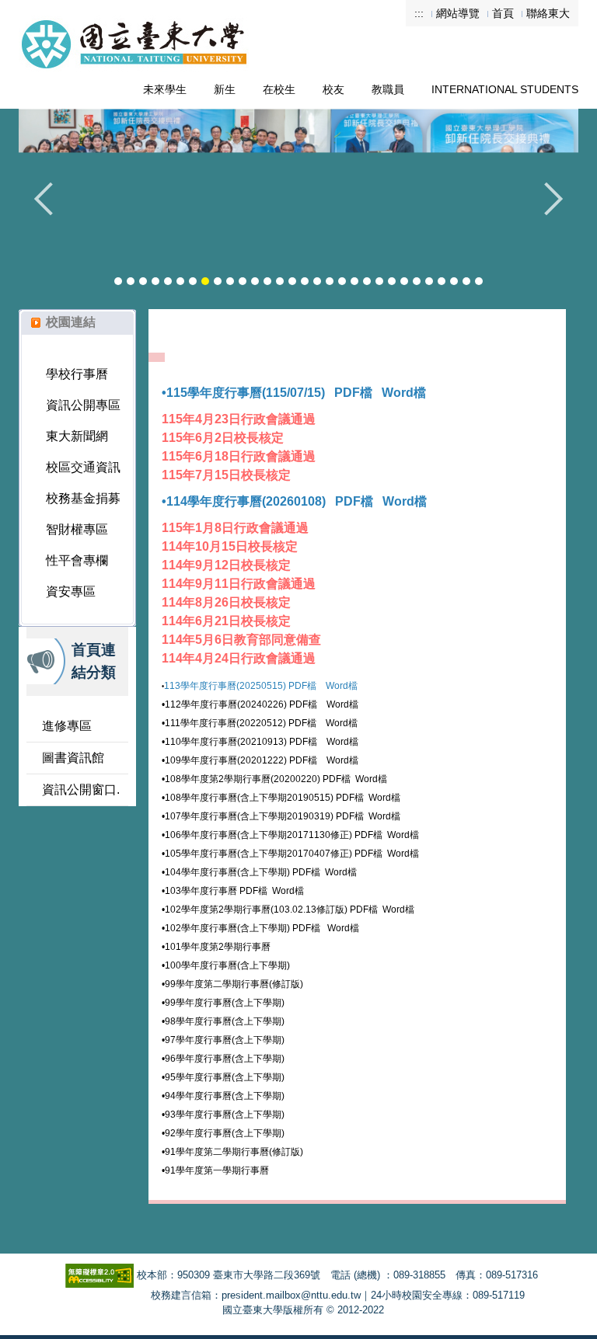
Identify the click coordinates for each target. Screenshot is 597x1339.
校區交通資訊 (83, 467)
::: (419, 13)
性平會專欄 (77, 560)
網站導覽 (458, 13)
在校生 (279, 89)
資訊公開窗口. (81, 789)
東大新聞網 (77, 436)
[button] (50, 210)
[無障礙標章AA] (99, 1275)
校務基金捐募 (83, 498)
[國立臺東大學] (136, 33)
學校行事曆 (77, 374)
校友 (333, 89)
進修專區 (67, 725)
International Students (504, 89)
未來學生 (165, 89)
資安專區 (71, 591)
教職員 (388, 89)
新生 (225, 89)
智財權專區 (77, 529)
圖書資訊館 (73, 757)
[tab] (118, 281)
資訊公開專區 (83, 405)
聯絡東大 (548, 13)
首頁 (503, 13)
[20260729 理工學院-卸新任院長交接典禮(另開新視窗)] (298, 191)
